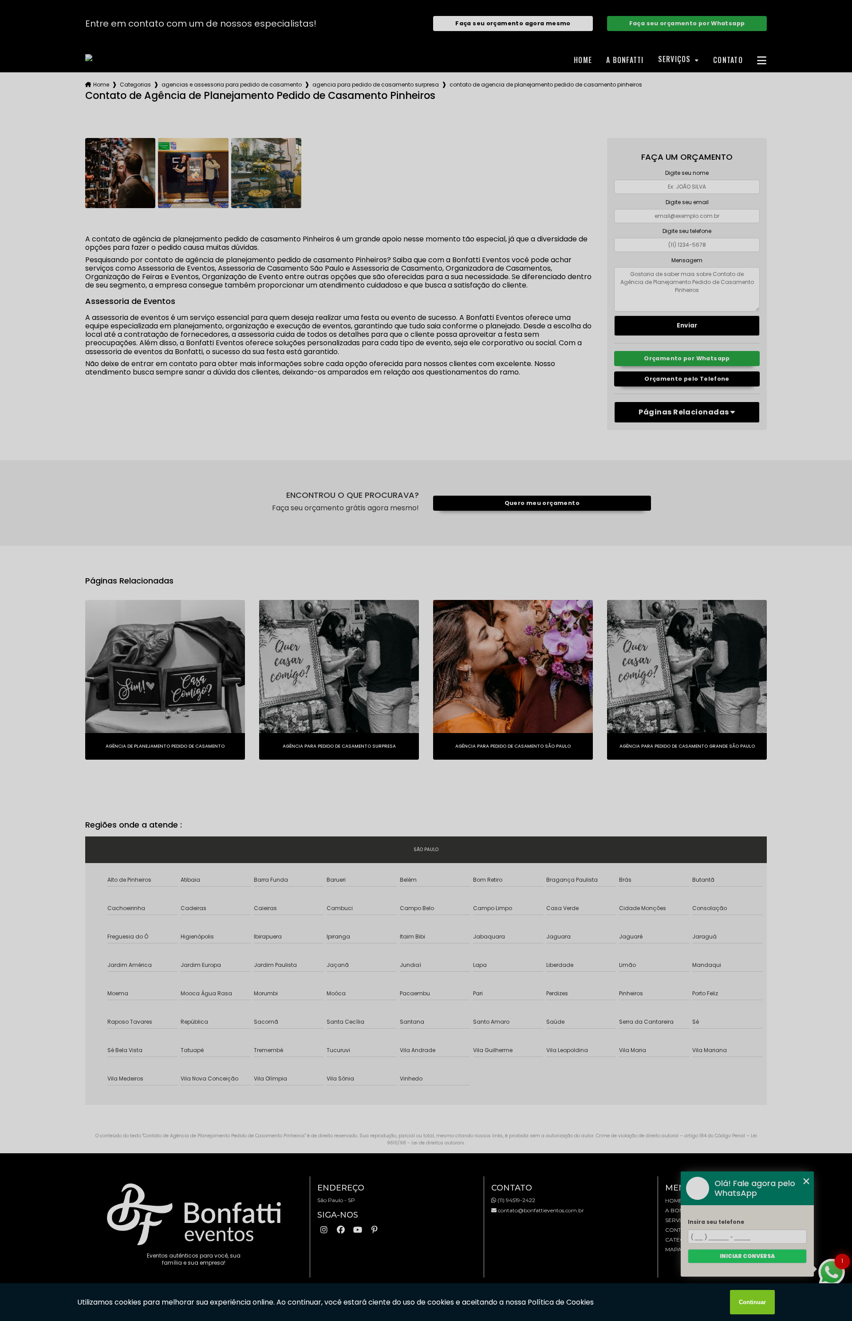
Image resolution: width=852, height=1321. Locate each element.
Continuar (752, 1302)
